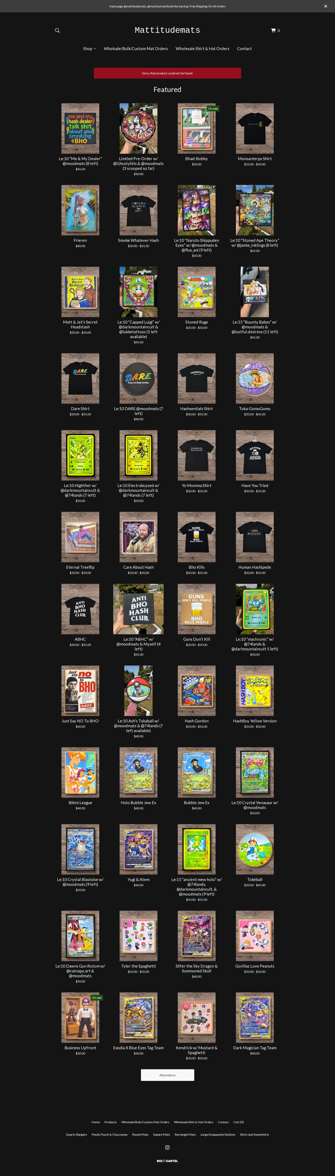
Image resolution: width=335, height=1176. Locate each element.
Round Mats (140, 1134)
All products (167, 1075)
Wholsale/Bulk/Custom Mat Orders (136, 48)
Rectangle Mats (185, 1134)
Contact (244, 48)
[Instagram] (167, 1147)
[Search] (57, 30)
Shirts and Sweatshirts (254, 1134)
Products (110, 1122)
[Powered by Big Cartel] (167, 1161)
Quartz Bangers (76, 1134)
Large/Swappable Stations (217, 1134)
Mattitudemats (167, 30)
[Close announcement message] (326, 6)
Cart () (238, 1122)
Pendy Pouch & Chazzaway (110, 1134)
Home (96, 1122)
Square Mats (161, 1134)
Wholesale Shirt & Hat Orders (202, 48)
